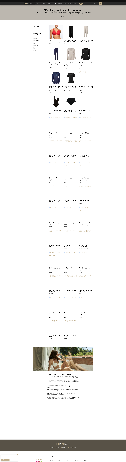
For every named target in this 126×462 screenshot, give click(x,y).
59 (51, 23)
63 (60, 23)
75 (87, 23)
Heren (65, 3)
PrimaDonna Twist (84, 223)
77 (92, 23)
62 (58, 23)
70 (76, 23)
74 (85, 23)
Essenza (70, 133)
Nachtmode (49, 3)
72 (80, 23)
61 (55, 23)
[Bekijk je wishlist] (96, 3)
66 (67, 23)
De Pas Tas (85, 460)
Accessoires (60, 3)
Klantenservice (77, 460)
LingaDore (54, 133)
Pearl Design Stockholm (71, 41)
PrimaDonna (85, 200)
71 (78, 23)
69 (73, 23)
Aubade (51, 460)
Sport (55, 3)
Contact (68, 460)
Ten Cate (85, 291)
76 (89, 23)
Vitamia (59, 460)
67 (69, 23)
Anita (55, 110)
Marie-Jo (53, 40)
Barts (84, 246)
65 (64, 23)
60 (53, 23)
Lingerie (38, 3)
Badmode (43, 3)
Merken (69, 3)
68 (71, 23)
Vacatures (75, 3)
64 (62, 23)
